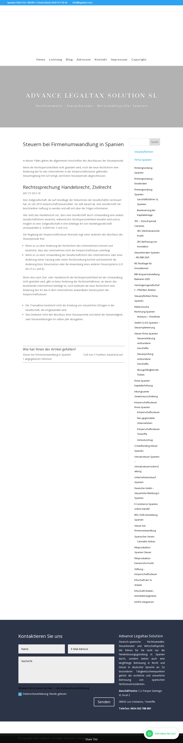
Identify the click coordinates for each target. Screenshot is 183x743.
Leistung (55, 59)
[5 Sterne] (81, 354)
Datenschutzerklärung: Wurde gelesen (44, 693)
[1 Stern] (73, 354)
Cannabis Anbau (146, 541)
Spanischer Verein (144, 536)
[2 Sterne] (75, 354)
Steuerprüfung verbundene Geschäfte (145, 358)
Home (40, 59)
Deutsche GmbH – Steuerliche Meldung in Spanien (146, 493)
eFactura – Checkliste (148, 316)
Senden (104, 701)
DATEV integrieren (144, 601)
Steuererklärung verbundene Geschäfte (146, 343)
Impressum (119, 59)
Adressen (84, 59)
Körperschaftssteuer (148, 412)
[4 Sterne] (79, 354)
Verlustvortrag (145, 440)
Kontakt (101, 59)
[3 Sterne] (77, 354)
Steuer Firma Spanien (146, 333)
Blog (69, 59)
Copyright (139, 59)
